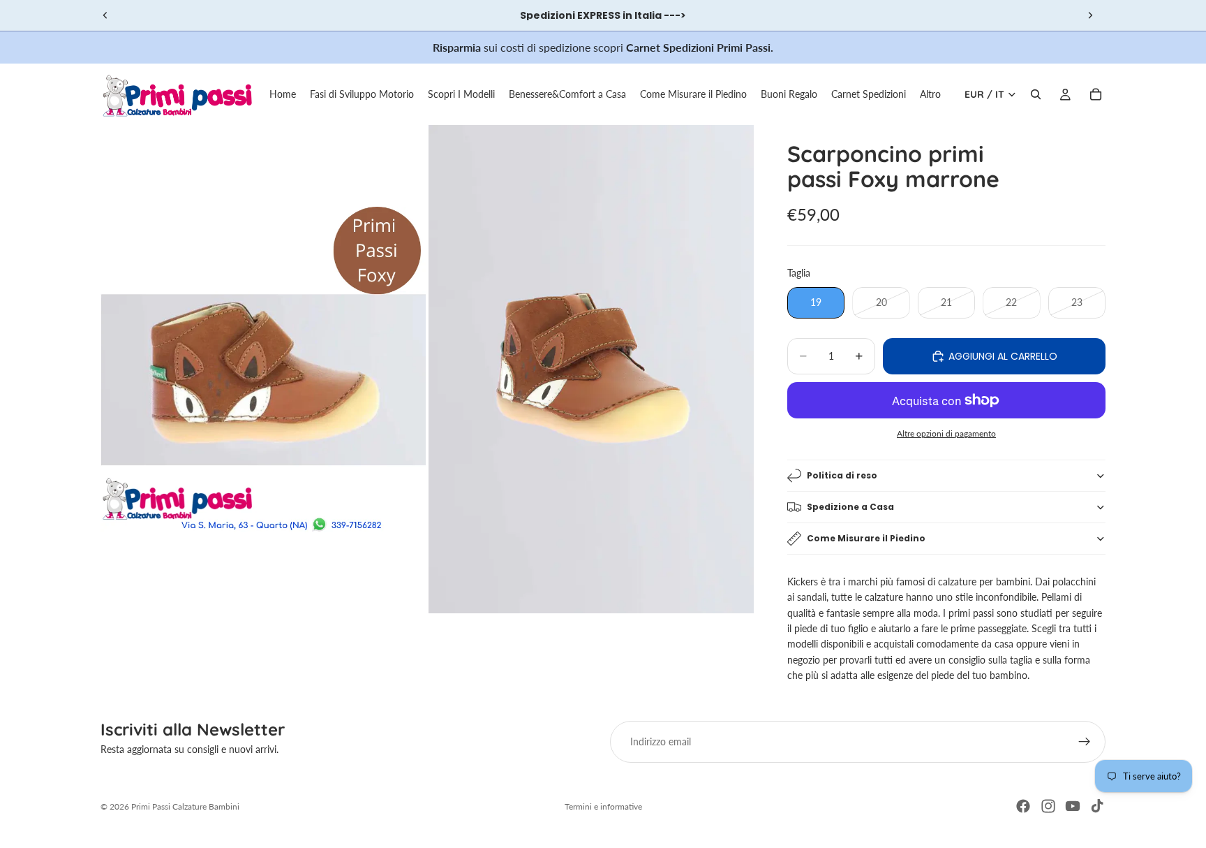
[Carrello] (1095, 94)
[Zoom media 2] (591, 369)
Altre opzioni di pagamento (946, 433)
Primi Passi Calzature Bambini (185, 806)
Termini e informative (603, 806)
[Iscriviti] (1084, 741)
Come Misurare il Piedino (866, 538)
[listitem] (930, 94)
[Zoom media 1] (263, 369)
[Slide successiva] (1090, 15)
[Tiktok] (1097, 806)
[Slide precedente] (105, 15)
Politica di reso (842, 475)
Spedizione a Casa (850, 507)
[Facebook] (1023, 806)
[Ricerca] (1035, 94)
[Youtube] (1072, 806)
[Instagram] (1048, 806)
